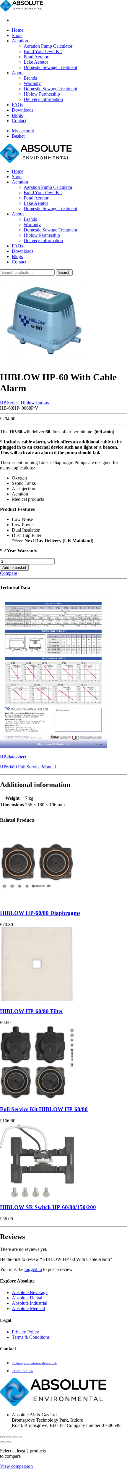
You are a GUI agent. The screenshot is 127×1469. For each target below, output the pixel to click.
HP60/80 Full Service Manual (28, 766)
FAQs (17, 104)
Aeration (20, 40)
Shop (17, 35)
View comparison (16, 1466)
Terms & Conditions (31, 1337)
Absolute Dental (27, 1297)
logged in (33, 1269)
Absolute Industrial (29, 1303)
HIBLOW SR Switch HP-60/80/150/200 (48, 1207)
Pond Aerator (36, 56)
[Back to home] (22, 9)
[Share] (14, 1437)
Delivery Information (43, 99)
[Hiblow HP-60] (44, 362)
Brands (30, 78)
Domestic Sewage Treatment (50, 67)
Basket (18, 136)
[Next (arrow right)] (8, 1442)
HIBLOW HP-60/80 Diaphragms (40, 913)
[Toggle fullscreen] (8, 1437)
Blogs (17, 115)
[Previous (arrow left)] (2, 1442)
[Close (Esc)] (20, 1437)
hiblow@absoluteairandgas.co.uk (34, 1363)
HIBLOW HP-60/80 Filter (31, 1011)
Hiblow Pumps (35, 402)
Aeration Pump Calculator (48, 46)
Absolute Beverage (30, 1292)
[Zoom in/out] (2, 1437)
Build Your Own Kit (43, 51)
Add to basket (14, 567)
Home (17, 30)
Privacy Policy (25, 1331)
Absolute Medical (28, 1308)
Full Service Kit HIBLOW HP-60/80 (44, 1109)
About (18, 72)
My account (23, 130)
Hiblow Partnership (42, 93)
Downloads (22, 109)
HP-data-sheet (13, 756)
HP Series (9, 402)
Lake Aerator (36, 62)
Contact (19, 120)
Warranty (32, 83)
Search (64, 272)
